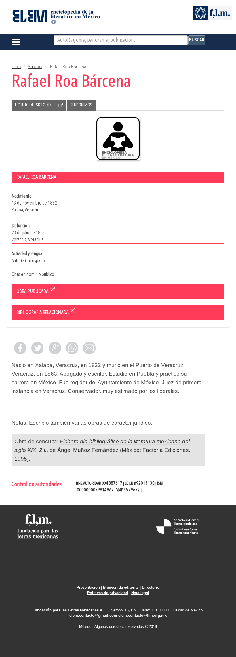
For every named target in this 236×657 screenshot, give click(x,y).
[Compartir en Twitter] (37, 348)
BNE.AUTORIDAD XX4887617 (99, 483)
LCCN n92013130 (140, 483)
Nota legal (140, 593)
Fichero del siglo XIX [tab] (33, 105)
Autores (35, 67)
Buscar (196, 40)
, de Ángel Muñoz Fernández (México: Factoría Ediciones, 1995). (102, 450)
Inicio (16, 67)
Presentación (88, 587)
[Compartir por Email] (89, 348)
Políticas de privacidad (107, 593)
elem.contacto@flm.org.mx (142, 615)
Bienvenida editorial (121, 587)
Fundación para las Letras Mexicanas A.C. (70, 610)
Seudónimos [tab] (81, 105)
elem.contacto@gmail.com (93, 615)
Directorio (150, 587)
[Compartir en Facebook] (20, 348)
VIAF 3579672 (128, 490)
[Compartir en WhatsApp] (72, 348)
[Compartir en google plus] (54, 348)
